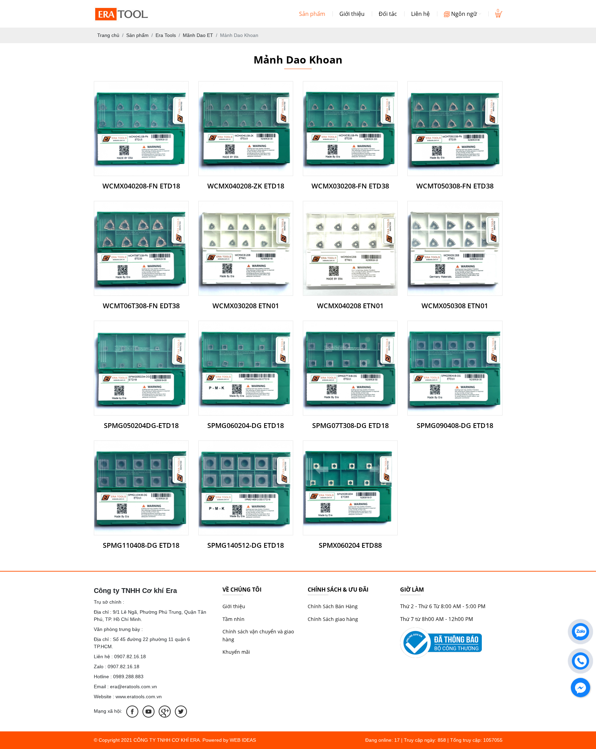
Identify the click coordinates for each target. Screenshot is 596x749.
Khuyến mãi (236, 652)
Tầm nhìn (233, 619)
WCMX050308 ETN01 (454, 306)
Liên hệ (420, 14)
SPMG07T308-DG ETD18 (350, 425)
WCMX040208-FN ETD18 (141, 186)
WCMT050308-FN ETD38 (455, 186)
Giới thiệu (352, 14)
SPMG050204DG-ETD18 (141, 425)
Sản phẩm (312, 14)
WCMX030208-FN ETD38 (350, 186)
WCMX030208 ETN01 (245, 306)
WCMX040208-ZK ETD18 (245, 186)
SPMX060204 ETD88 (350, 545)
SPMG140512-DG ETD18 (245, 545)
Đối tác (388, 14)
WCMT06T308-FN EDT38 (141, 306)
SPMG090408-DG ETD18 (455, 425)
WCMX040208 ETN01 (350, 306)
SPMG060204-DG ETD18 (245, 425)
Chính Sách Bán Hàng (333, 606)
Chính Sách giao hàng (333, 619)
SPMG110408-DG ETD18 (141, 545)
